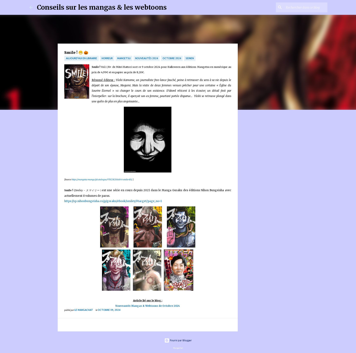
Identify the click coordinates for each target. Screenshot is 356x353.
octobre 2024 (172, 58)
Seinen (190, 58)
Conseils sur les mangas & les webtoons (102, 7)
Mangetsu (124, 58)
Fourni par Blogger (180, 340)
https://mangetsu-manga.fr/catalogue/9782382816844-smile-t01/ (102, 179)
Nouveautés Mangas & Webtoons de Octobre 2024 (147, 305)
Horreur (107, 58)
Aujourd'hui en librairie (81, 58)
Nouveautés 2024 (146, 58)
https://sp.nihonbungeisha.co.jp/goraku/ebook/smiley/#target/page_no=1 (113, 201)
